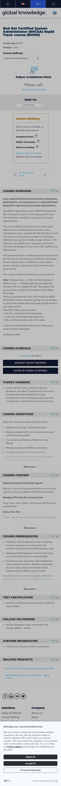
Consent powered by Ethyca (43, 781)
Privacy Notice (14, 746)
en (8, 780)
